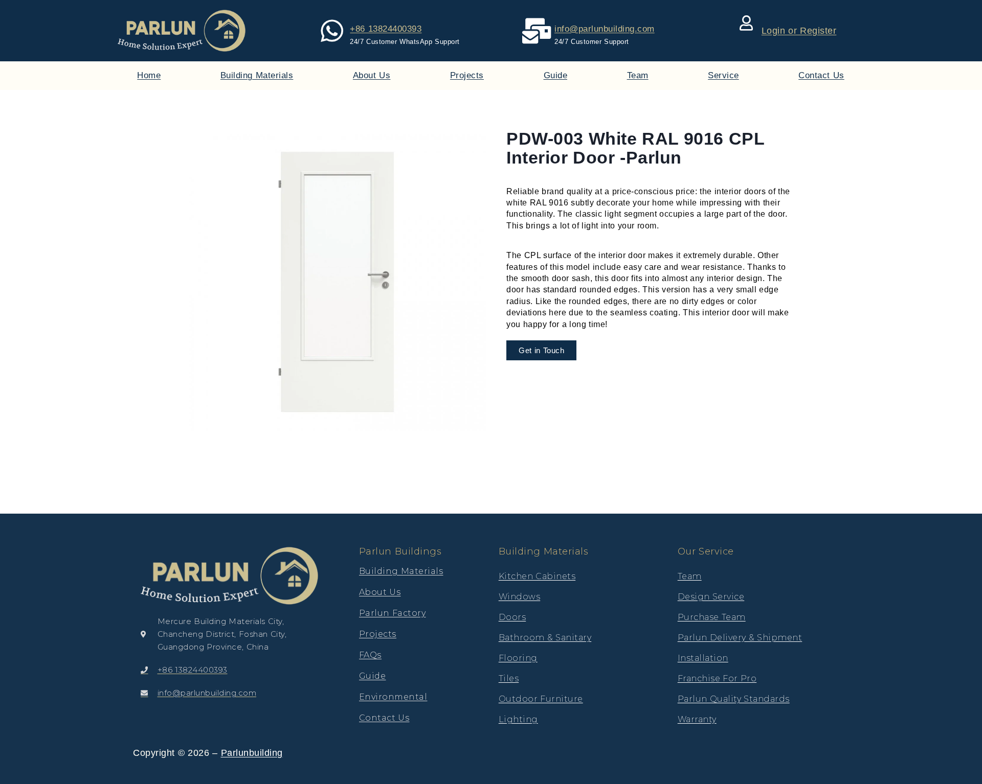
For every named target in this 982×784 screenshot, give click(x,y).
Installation (703, 658)
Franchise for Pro (717, 678)
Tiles (509, 678)
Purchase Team (712, 617)
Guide (556, 75)
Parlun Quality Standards (734, 699)
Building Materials (257, 75)
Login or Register (799, 31)
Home (149, 75)
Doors (512, 617)
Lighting (518, 719)
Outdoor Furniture (541, 699)
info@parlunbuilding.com (604, 29)
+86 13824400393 (385, 29)
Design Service (711, 597)
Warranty (697, 719)
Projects (467, 75)
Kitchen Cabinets (537, 576)
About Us (372, 75)
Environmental (393, 697)
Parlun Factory (392, 613)
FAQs (370, 655)
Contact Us (821, 75)
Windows (520, 597)
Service (723, 75)
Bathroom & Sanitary (545, 637)
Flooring (518, 658)
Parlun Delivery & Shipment (740, 637)
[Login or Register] (746, 23)
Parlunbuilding (252, 753)
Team (638, 75)
